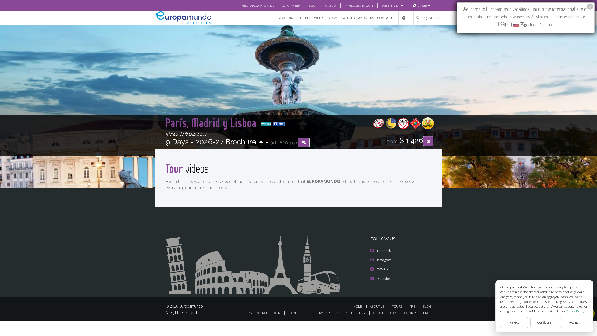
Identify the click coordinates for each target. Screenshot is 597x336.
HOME (358, 306)
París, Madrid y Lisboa (212, 122)
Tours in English (390, 5)
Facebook (384, 250)
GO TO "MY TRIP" (291, 5)
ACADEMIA (330, 5)
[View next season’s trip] (261, 142)
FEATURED (347, 18)
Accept (574, 322)
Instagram (384, 260)
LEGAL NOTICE (298, 313)
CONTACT (384, 18)
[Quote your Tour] (428, 141)
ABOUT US (366, 18)
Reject (514, 322)
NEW (281, 18)
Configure (544, 322)
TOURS (397, 306)
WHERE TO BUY (325, 18)
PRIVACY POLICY (327, 313)
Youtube (384, 278)
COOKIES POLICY (385, 313)
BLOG (312, 5)
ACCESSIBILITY (355, 313)
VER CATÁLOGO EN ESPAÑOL (257, 5)
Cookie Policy (575, 311)
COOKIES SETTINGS (417, 313)
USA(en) (422, 5)
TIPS (413, 306)
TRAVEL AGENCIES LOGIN (358, 5)
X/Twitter (383, 269)
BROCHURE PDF (299, 18)
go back (267, 123)
